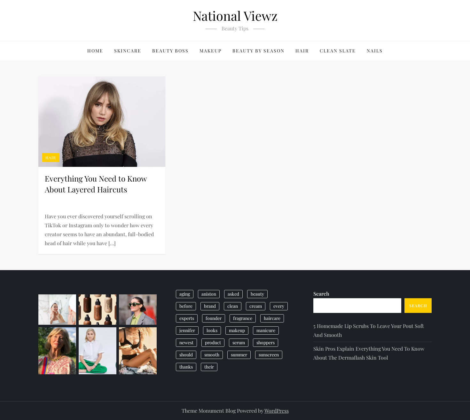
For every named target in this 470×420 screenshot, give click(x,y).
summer (239, 355)
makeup (237, 330)
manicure (265, 330)
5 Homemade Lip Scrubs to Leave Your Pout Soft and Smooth (368, 330)
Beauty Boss (170, 51)
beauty (257, 294)
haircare (272, 318)
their (209, 367)
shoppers (265, 342)
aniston (208, 294)
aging (184, 294)
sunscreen (269, 355)
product (213, 342)
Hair (302, 51)
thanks (186, 367)
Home (95, 51)
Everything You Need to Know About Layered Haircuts (95, 183)
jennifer (187, 330)
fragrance (242, 318)
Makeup (211, 51)
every (278, 306)
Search (321, 293)
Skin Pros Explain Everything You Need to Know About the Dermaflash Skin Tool (368, 353)
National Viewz (235, 15)
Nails (375, 51)
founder (214, 318)
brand (210, 306)
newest (186, 342)
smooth (211, 355)
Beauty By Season (258, 51)
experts (186, 318)
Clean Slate (338, 51)
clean (232, 306)
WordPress (276, 410)
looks (212, 330)
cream (255, 306)
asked (233, 294)
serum (238, 342)
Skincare (127, 51)
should (186, 355)
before (185, 306)
